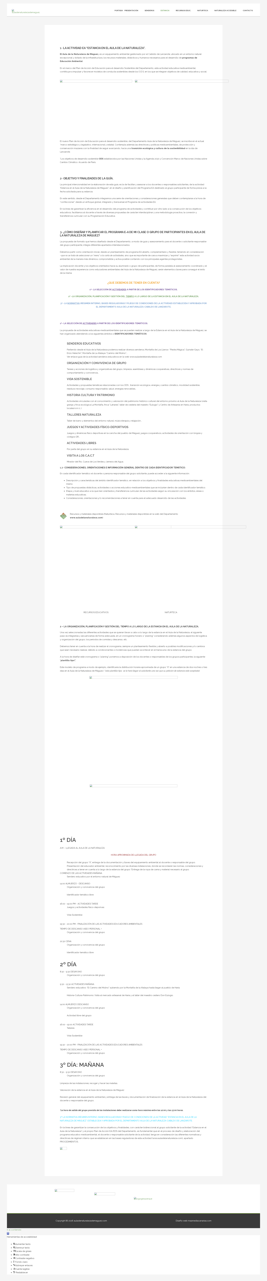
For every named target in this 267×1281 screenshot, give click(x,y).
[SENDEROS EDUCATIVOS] (63, 345)
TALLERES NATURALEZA (84, 414)
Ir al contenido (14, 1230)
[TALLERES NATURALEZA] (63, 416)
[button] (8, 1233)
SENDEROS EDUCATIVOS (84, 343)
